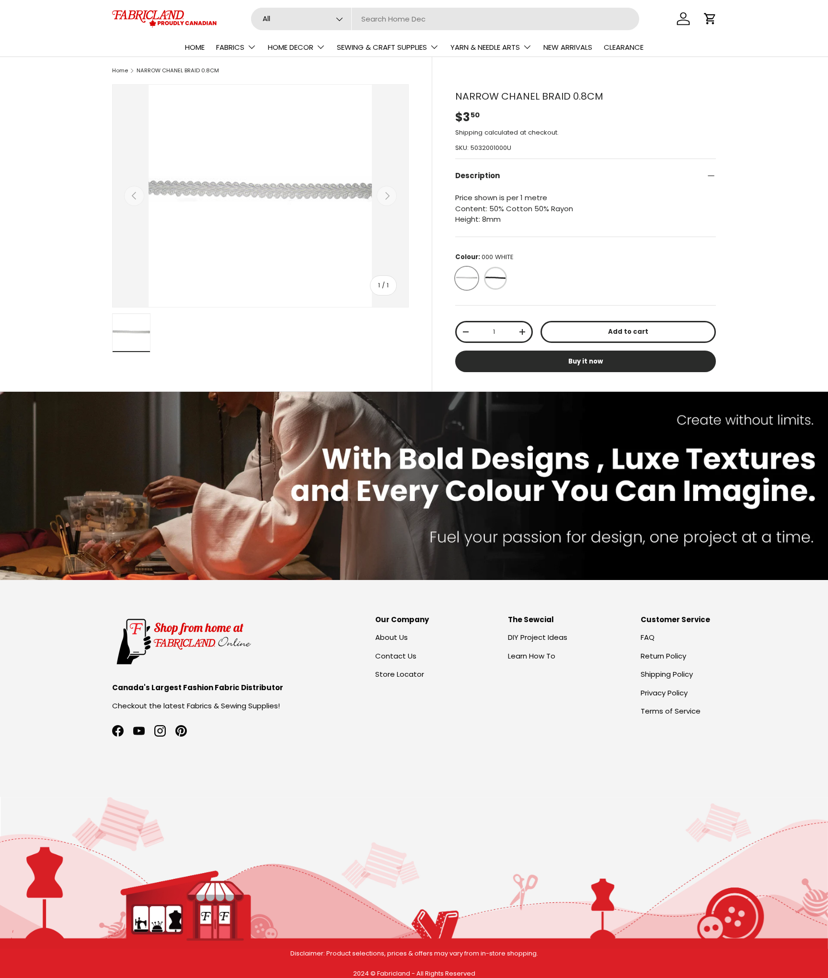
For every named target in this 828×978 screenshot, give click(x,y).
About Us (391, 637)
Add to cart (628, 331)
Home (120, 70)
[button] (710, 18)
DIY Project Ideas (537, 637)
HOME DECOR (290, 47)
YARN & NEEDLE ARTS (485, 47)
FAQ (648, 637)
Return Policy (663, 656)
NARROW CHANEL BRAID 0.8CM (178, 70)
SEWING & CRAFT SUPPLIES (382, 47)
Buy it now (585, 361)
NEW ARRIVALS (567, 47)
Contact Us (395, 656)
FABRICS (230, 47)
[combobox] (445, 19)
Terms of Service (671, 711)
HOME (195, 47)
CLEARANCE (624, 47)
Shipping (469, 132)
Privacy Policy (664, 693)
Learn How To (531, 656)
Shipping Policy (667, 674)
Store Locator (399, 674)
